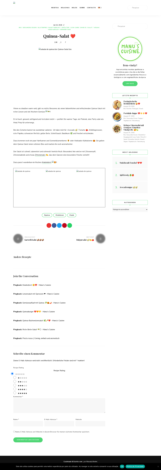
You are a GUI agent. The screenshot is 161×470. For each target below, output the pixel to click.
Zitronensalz (40, 155)
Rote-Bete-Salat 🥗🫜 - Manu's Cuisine (39, 329)
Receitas (55, 8)
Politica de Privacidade (135, 466)
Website (78, 419)
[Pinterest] (64, 225)
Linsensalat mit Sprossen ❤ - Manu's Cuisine (41, 294)
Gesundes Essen (29, 27)
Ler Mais (130, 83)
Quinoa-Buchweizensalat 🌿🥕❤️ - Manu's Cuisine (43, 320)
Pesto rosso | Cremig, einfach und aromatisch (41, 338)
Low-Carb (75, 27)
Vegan (96, 27)
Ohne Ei (83, 27)
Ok (122, 466)
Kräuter (65, 27)
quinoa (47, 215)
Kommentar (18, 397)
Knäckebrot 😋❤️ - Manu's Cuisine (37, 285)
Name (16, 419)
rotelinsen (60, 215)
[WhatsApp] (69, 225)
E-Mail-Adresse (50, 419)
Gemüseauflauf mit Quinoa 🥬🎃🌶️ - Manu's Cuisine (44, 303)
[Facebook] (54, 225)
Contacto (91, 8)
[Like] (49, 225)
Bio (20, 27)
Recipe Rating (18, 368)
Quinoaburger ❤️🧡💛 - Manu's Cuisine (39, 311)
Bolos (74, 8)
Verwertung (65, 29)
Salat (90, 27)
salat (72, 215)
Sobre (82, 8)
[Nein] (158, 466)
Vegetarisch (53, 29)
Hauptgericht (54, 27)
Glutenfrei (42, 27)
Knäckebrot (46, 162)
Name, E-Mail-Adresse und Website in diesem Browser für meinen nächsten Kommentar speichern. (52, 432)
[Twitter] (59, 225)
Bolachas (65, 8)
